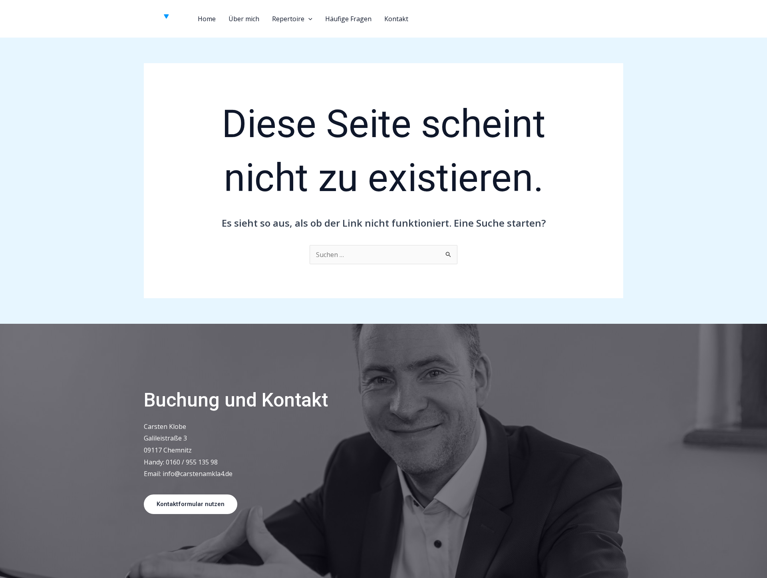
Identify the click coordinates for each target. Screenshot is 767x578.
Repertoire (288, 18)
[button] (308, 19)
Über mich (244, 18)
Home (207, 18)
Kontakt (396, 18)
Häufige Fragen (348, 18)
